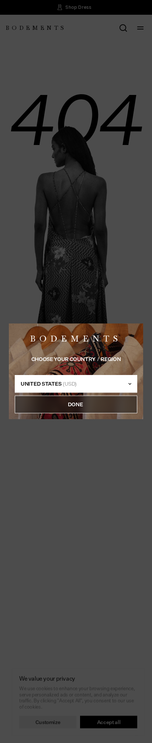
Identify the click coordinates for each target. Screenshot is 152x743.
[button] (76, 405)
